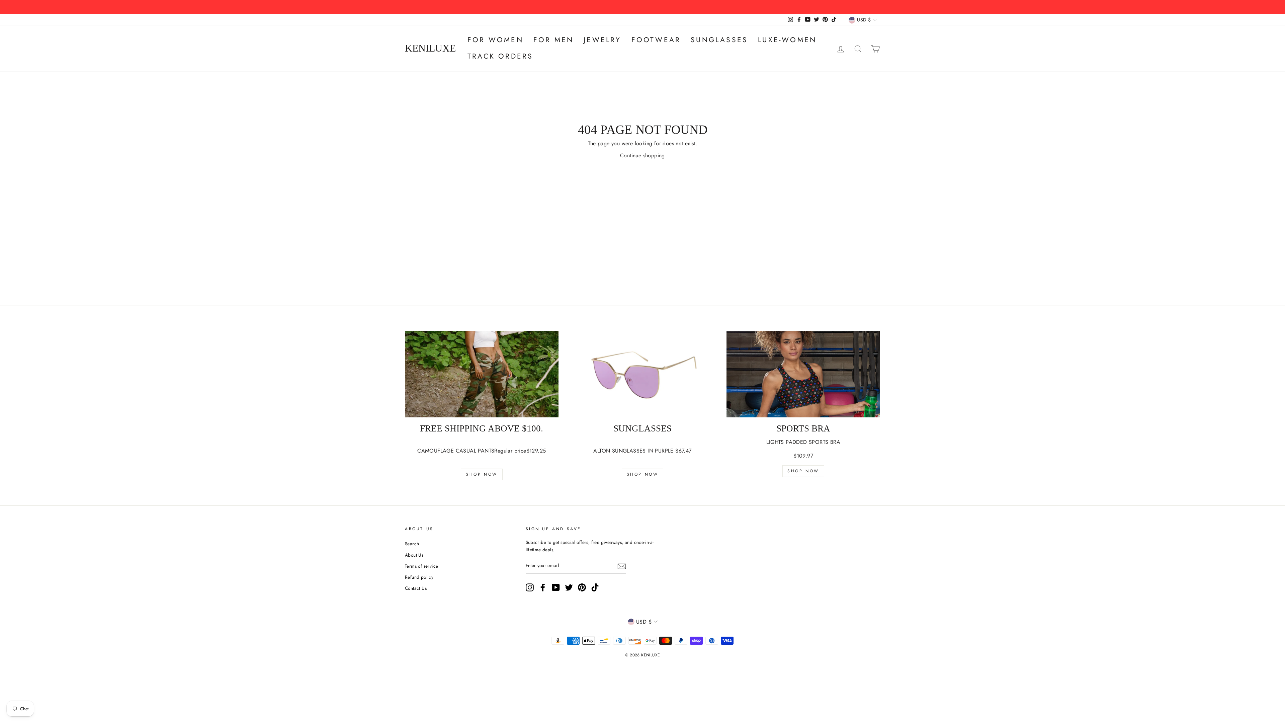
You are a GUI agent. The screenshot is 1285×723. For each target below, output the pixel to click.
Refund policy (419, 577)
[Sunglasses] (642, 374)
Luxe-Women (787, 40)
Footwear (656, 40)
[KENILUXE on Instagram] (530, 587)
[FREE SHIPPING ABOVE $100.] (482, 374)
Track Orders (500, 56)
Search (412, 543)
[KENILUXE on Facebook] (543, 587)
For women (495, 40)
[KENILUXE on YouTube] (556, 587)
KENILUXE (430, 48)
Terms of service (421, 566)
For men (553, 40)
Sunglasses (719, 40)
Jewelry (602, 40)
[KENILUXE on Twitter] (569, 587)
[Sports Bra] (803, 374)
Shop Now (482, 474)
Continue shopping (642, 155)
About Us (414, 555)
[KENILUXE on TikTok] (595, 587)
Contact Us (416, 588)
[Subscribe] (621, 566)
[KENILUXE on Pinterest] (582, 587)
